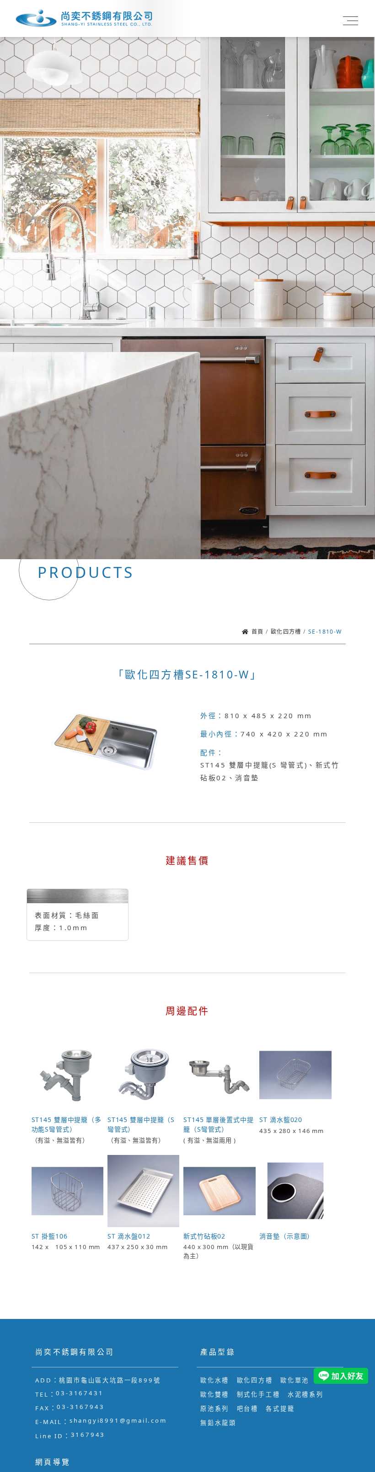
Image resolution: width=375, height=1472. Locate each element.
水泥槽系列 (306, 1394)
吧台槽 (247, 1408)
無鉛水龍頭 (218, 1423)
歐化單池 (294, 1380)
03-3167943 (80, 1407)
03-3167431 (79, 1393)
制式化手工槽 (258, 1394)
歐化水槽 (214, 1380)
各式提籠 (280, 1408)
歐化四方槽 (255, 1380)
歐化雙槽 (214, 1394)
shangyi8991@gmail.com (118, 1420)
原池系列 (214, 1408)
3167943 (88, 1434)
